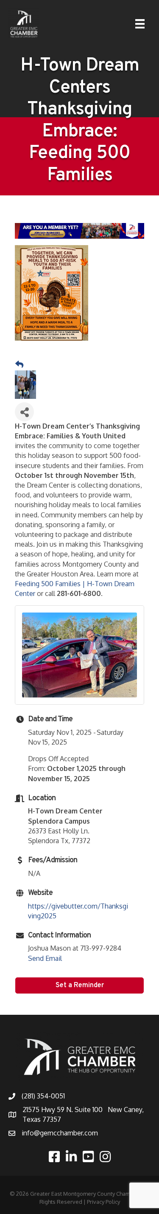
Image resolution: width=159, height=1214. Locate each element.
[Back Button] (19, 364)
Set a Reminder (80, 985)
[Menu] (140, 23)
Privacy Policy (103, 1201)
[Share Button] (24, 411)
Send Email (45, 958)
